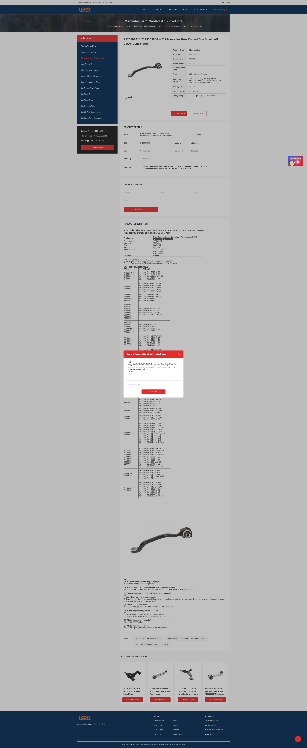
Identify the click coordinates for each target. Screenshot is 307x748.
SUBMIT (153, 392)
